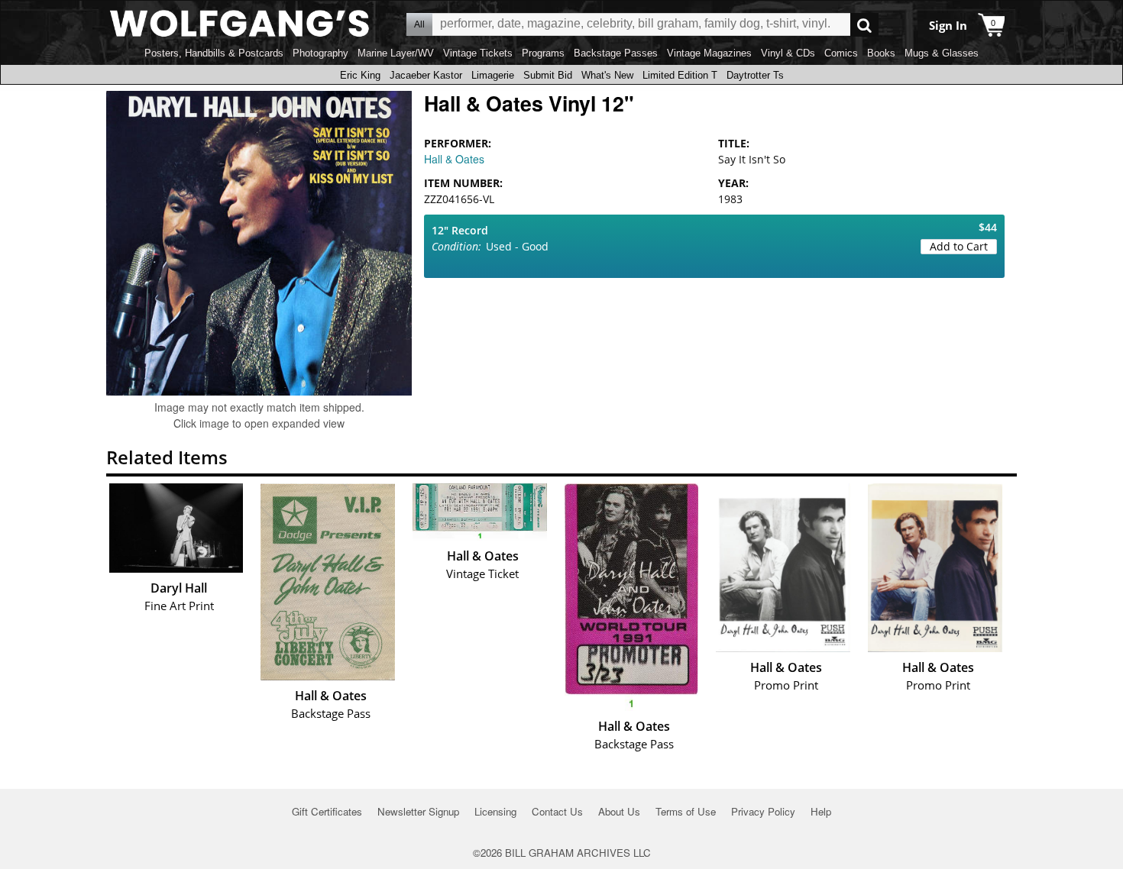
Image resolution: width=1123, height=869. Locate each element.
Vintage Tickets (478, 53)
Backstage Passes (616, 53)
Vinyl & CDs (788, 53)
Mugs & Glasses (942, 53)
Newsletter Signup (418, 811)
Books (881, 53)
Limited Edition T (679, 75)
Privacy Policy (763, 811)
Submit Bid (547, 75)
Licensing (495, 811)
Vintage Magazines (709, 53)
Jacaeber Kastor (426, 75)
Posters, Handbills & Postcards (213, 53)
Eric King (360, 75)
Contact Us (557, 811)
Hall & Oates (454, 158)
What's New (607, 75)
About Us (619, 811)
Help (821, 811)
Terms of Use (685, 811)
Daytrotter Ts (755, 75)
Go (864, 25)
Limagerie (492, 75)
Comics (841, 53)
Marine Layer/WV (396, 53)
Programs (543, 53)
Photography (320, 53)
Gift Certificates (327, 811)
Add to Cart (959, 246)
